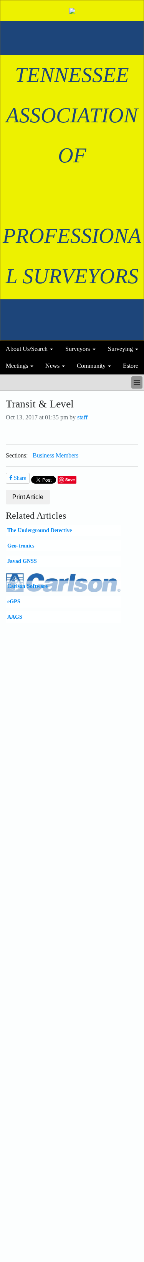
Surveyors (77, 349)
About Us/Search (27, 349)
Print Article (27, 497)
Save (70, 479)
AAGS (14, 617)
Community (91, 365)
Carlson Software (27, 586)
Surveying (120, 349)
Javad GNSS (22, 561)
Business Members (55, 455)
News (52, 365)
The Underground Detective (39, 530)
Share (19, 478)
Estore (130, 365)
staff (82, 417)
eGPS (13, 601)
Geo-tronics (20, 546)
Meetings (17, 365)
